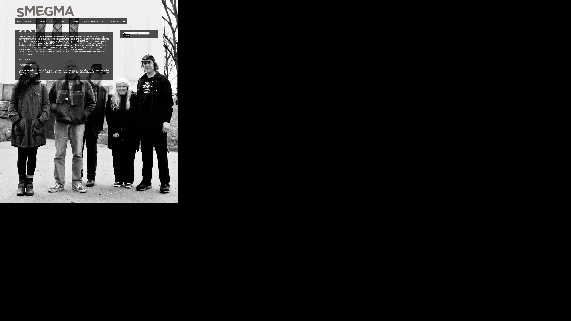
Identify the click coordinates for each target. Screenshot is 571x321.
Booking (114, 21)
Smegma (28, 21)
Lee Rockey (74, 21)
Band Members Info (43, 21)
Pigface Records (90, 21)
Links (123, 21)
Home (19, 21)
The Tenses (61, 21)
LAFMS (104, 21)
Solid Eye (25, 31)
